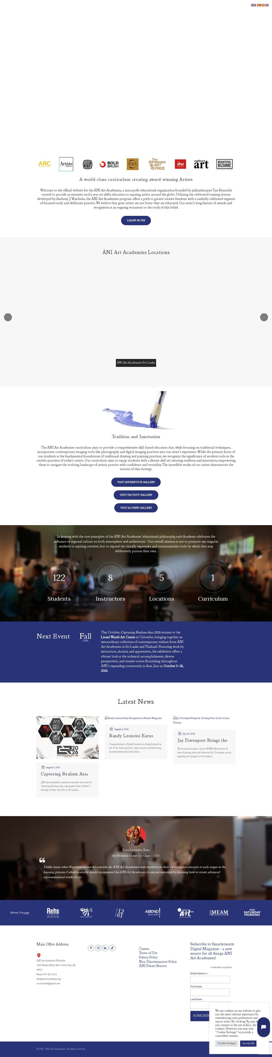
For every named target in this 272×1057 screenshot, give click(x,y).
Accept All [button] (248, 1043)
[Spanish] (263, 5)
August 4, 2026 (121, 729)
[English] (253, 5)
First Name (196, 986)
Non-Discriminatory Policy (158, 962)
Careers (144, 949)
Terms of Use (148, 953)
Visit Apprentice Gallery (136, 482)
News (185, 11)
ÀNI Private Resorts (153, 966)
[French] (256, 5)
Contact (217, 11)
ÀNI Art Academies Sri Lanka (136, 362)
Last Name (196, 999)
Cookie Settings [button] (227, 1043)
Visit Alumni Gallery (136, 508)
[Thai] (267, 5)
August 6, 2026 (53, 767)
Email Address (199, 973)
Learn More (136, 220)
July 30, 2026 (189, 734)
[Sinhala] (260, 5)
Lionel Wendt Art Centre (118, 637)
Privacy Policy (148, 957)
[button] (231, 11)
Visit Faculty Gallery (136, 495)
